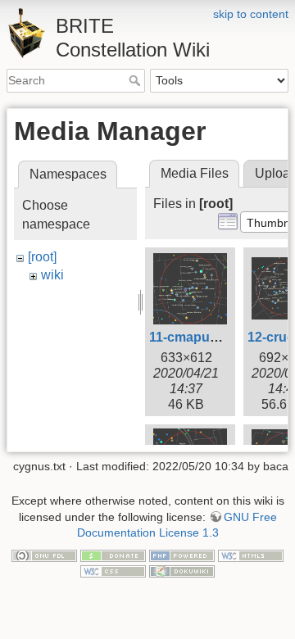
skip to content (250, 13)
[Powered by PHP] (182, 554)
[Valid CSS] (113, 571)
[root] (42, 257)
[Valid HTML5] (251, 554)
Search (136, 80)
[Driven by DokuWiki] (182, 571)
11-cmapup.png (197, 337)
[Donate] (113, 554)
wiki (52, 275)
